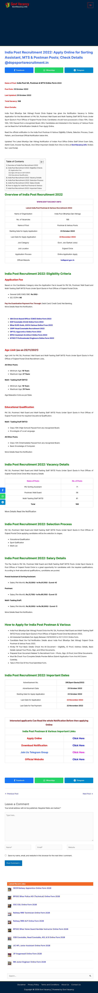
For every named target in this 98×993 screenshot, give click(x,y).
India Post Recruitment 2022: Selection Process (25, 180)
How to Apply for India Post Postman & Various (25, 185)
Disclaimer (21, 985)
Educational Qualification (19, 175)
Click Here (78, 745)
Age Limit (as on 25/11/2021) (20, 173)
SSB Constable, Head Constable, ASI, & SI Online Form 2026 (39, 937)
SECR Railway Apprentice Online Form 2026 (32, 888)
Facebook (20, 70)
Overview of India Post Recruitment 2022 (23, 165)
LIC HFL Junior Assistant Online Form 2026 (31, 945)
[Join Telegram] (2, 502)
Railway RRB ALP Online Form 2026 (28, 921)
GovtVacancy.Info (79, 145)
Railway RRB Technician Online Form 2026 (31, 913)
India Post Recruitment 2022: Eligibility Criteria (25, 168)
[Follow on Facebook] (2, 490)
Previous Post (11, 794)
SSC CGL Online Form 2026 (25, 904)
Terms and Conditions (50, 985)
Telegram (80, 70)
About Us (65, 985)
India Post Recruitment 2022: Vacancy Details (24, 178)
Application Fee (16, 170)
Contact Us (76, 985)
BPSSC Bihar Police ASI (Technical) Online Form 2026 (36, 896)
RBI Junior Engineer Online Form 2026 (29, 962)
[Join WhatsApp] (2, 496)
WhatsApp (50, 70)
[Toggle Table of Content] (40, 162)
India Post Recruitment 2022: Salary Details (24, 183)
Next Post (88, 794)
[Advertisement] (49, 27)
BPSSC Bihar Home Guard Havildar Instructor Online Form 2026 (40, 929)
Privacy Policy (33, 985)
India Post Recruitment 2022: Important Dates (25, 188)
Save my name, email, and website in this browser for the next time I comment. (40, 856)
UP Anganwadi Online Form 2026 (27, 954)
